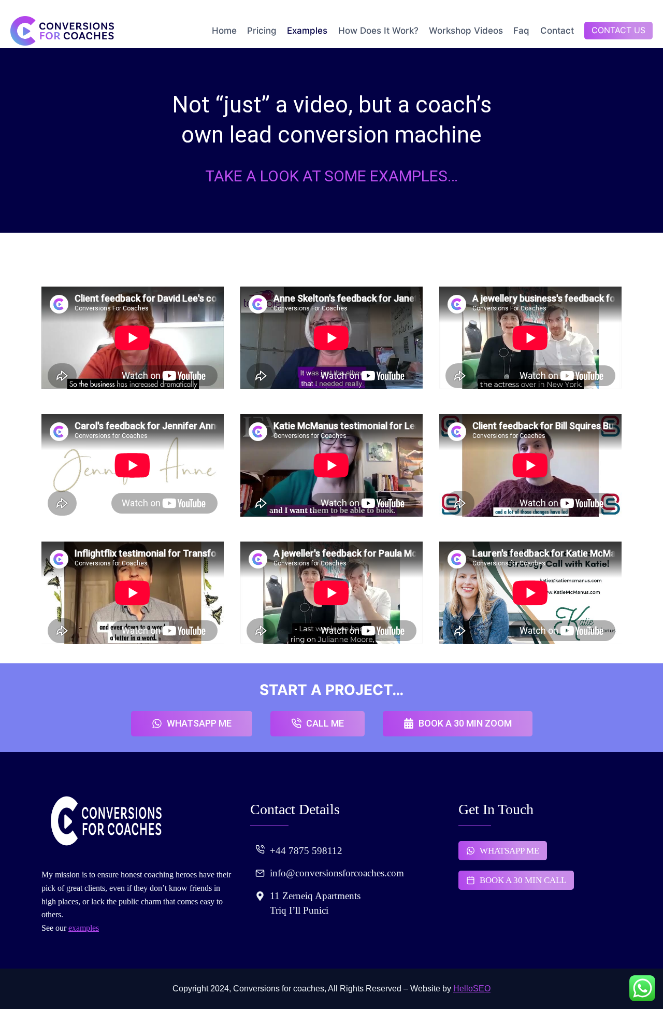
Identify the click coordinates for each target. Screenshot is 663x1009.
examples (83, 927)
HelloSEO (472, 988)
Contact (557, 30)
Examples (307, 30)
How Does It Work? (378, 30)
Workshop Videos (466, 30)
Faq (521, 30)
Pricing (262, 30)
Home (224, 30)
